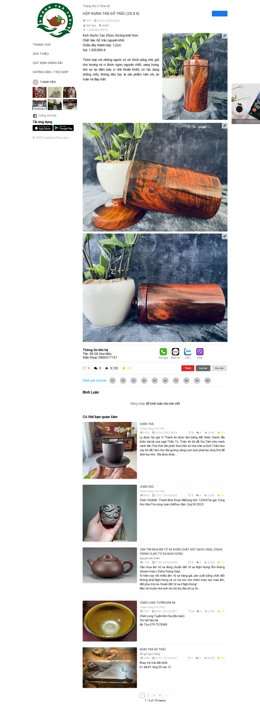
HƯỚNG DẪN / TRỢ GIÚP (50, 72)
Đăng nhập (137, 403)
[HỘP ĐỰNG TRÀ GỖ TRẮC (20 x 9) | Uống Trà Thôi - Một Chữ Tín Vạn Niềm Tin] (55, 36)
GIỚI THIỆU (41, 54)
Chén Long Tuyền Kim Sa (158, 602)
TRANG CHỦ (42, 44)
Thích (188, 368)
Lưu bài (203, 368)
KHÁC (105, 25)
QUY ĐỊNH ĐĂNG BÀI (48, 63)
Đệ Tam (91, 25)
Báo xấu (219, 368)
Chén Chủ (147, 487)
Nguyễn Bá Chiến (150, 558)
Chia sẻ (105, 6)
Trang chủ (89, 6)
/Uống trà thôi (47, 115)
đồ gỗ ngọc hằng (150, 654)
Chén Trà (147, 424)
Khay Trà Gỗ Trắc (153, 649)
